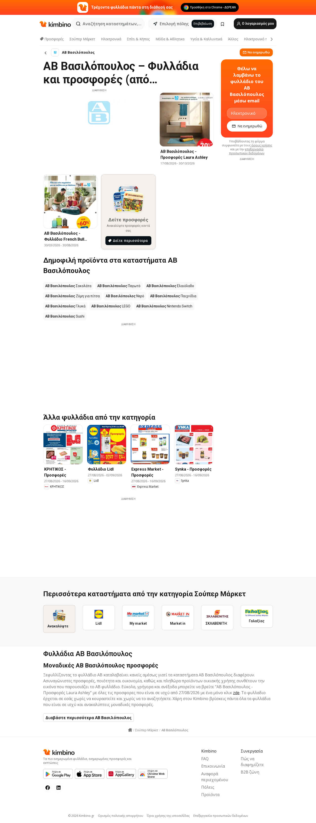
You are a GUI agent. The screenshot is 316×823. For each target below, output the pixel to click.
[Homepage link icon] (130, 730)
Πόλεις (207, 787)
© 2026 (81, 816)
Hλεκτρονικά (111, 39)
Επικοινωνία (213, 766)
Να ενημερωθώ (259, 52)
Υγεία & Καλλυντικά (206, 39)
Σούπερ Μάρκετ (82, 39)
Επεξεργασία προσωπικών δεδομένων (220, 816)
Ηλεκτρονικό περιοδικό (263, 39)
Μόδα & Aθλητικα (170, 39)
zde (236, 692)
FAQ (205, 758)
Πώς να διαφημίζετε (252, 761)
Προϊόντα (210, 794)
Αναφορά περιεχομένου (214, 776)
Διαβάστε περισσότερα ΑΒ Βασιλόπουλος (88, 717)
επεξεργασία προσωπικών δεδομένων (246, 151)
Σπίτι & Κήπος (138, 39)
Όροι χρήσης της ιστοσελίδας (168, 816)
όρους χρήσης (261, 145)
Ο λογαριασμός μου (257, 23)
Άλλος (233, 39)
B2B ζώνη (250, 772)
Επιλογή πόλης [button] (174, 23)
